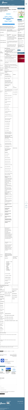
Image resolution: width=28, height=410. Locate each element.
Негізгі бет (1, 4)
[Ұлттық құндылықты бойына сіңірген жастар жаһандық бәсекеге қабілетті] (14, 369)
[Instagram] (22, 0)
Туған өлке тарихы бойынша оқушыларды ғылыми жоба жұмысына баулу (13, 355)
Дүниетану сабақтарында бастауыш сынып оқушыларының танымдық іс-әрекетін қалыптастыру (21, 45)
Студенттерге (12, 4)
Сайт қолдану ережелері (7, 0)
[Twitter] (9, 363)
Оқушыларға (8, 4)
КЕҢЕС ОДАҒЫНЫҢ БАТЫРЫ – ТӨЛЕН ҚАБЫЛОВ (21, 38)
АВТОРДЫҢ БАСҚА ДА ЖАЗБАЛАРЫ (10, 366)
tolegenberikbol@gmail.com (10, 405)
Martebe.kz (1, 11)
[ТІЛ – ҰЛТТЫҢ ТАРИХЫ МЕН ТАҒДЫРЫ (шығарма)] (2, 369)
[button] (24, 5)
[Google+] (6, 363)
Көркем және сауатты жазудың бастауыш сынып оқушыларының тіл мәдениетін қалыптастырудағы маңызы (21, 35)
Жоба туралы (3, 0)
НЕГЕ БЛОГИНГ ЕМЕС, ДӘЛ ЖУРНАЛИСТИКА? (21, 21)
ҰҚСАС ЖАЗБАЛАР (2, 366)
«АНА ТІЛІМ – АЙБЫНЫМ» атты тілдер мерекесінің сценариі (21, 26)
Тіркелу (0, 0)
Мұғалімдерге (4, 4)
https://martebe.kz (6, 360)
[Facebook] (21, 0)
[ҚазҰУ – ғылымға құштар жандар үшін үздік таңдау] (8, 369)
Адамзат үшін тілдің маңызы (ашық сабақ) (3, 355)
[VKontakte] (23, 0)
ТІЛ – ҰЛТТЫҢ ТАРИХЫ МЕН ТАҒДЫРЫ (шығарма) (2, 372)
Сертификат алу (11, 0)
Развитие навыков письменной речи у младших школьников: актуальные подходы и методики (21, 29)
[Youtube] (10, 363)
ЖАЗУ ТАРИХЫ (19, 32)
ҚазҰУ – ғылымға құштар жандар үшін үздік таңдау (8, 372)
